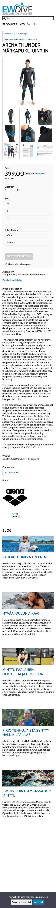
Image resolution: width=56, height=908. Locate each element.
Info (22, 24)
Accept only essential (21, 902)
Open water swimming (14, 39)
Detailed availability (12, 280)
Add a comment (11, 472)
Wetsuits (32, 39)
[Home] (17, 15)
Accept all (38, 902)
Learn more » (42, 896)
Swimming (21, 33)
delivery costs (40, 174)
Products (9, 24)
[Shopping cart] (29, 24)
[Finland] (35, 24)
